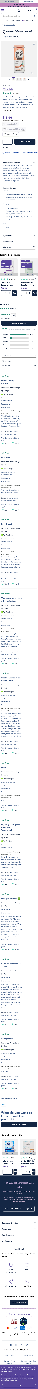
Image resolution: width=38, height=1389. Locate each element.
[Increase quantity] (10, 142)
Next (4, 1104)
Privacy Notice (8, 1371)
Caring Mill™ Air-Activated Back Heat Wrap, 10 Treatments (28, 1162)
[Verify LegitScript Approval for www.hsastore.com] (23, 1321)
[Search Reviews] (35, 356)
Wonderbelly (14, 37)
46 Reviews (15, 93)
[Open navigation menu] (2, 10)
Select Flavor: (13, 120)
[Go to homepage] (19, 10)
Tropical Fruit (10, 134)
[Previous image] (9, 79)
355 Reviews (14, 1158)
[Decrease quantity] (4, 142)
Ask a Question (19, 1125)
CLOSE (19, 1386)
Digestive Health (9, 25)
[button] (9, 267)
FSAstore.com (9, 2)
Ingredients (8, 236)
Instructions (8, 241)
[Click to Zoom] (32, 73)
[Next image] (28, 79)
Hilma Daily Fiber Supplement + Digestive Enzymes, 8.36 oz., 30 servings (29, 284)
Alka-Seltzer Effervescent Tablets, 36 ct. (9, 1162)
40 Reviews (12, 279)
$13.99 (7, 117)
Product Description (11, 163)
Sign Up (29, 1209)
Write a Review (19, 324)
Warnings (7, 247)
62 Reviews (32, 279)
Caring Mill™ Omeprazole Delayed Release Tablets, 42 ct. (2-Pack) (8, 284)
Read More (7, 110)
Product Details (9, 188)
